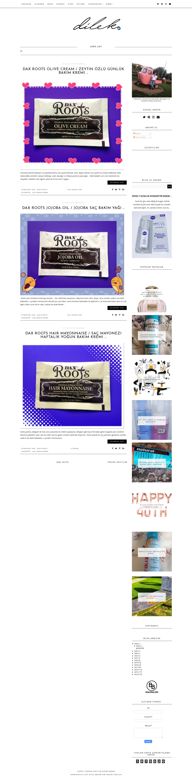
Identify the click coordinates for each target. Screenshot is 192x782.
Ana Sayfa (63, 462)
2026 (136, 644)
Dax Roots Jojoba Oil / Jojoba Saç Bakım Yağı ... (73, 208)
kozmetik (26, 192)
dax (34, 189)
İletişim (81, 4)
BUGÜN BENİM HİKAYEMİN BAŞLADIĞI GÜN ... (152, 506)
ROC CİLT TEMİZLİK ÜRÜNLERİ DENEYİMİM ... (151, 421)
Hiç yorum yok (75, 189)
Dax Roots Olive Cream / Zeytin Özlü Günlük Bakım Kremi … (73, 71)
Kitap (70, 4)
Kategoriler (95, 4)
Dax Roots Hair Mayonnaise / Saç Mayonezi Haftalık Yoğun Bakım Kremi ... (73, 335)
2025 (136, 651)
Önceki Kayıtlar (117, 462)
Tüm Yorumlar (140, 137)
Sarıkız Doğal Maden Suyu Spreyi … (152, 552)
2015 (136, 672)
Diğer (109, 4)
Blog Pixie (83, 774)
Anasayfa (26, 4)
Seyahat (60, 4)
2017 (136, 667)
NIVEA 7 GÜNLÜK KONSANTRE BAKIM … (152, 196)
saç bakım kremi (40, 192)
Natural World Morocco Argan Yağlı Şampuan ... (152, 463)
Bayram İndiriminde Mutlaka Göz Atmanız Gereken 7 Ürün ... (152, 294)
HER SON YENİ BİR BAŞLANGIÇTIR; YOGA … (152, 378)
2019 (136, 663)
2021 (136, 658)
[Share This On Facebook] (113, 190)
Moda (50, 4)
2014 (136, 674)
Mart (138, 646)
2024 (136, 653)
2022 (136, 656)
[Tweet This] (116, 190)
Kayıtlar (138, 133)
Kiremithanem (108, 771)
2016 (136, 670)
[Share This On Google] (123, 190)
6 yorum (75, 448)
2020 (136, 660)
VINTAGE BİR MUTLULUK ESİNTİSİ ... (152, 597)
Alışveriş (39, 4)
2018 (136, 665)
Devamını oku (117, 182)
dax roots (42, 189)
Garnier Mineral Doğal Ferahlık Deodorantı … (152, 336)
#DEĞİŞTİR (140, 648)
